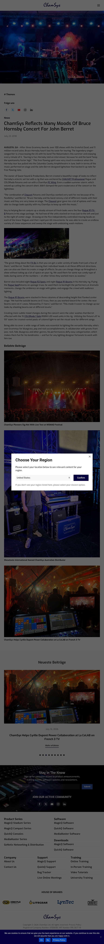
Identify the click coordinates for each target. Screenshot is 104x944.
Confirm (81, 477)
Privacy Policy (59, 940)
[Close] (89, 456)
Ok (41, 940)
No (48, 940)
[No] (100, 937)
